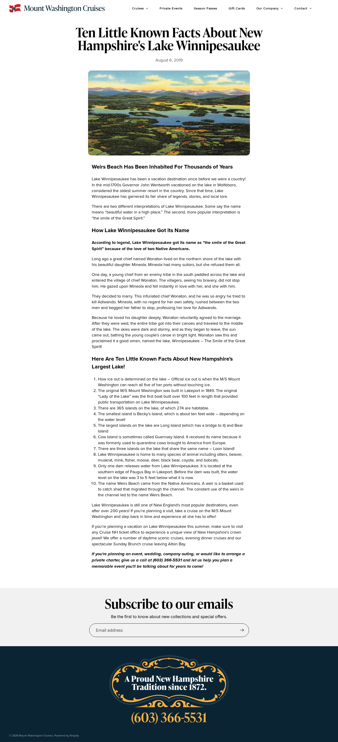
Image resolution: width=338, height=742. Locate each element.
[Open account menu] (324, 8)
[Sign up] (242, 630)
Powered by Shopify (66, 735)
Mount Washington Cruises (36, 735)
